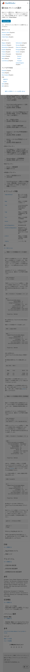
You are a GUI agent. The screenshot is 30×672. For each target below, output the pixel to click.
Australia (4, 70)
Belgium (4, 43)
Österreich (18, 47)
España (4, 49)
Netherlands (19, 43)
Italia (3, 58)
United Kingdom (20, 62)
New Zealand (5, 75)
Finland (4, 51)
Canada (4, 34)
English (19, 58)
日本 (3, 83)
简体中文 (5, 79)
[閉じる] (28, 3)
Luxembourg (5, 60)
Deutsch (19, 56)
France (3, 54)
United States (5, 37)
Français (19, 60)
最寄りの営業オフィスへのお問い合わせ (15, 91)
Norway (18, 45)
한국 (3, 86)
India (3, 72)
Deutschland (5, 47)
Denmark (4, 45)
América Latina (5, 32)
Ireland (3, 56)
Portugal (18, 49)
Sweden (18, 51)
